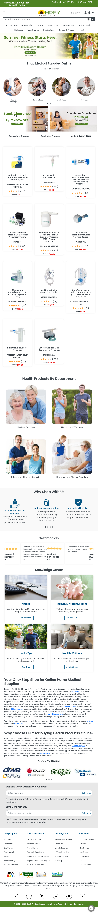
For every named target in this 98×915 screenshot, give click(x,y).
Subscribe (86, 793)
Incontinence (33, 30)
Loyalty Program (78, 746)
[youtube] (69, 896)
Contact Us (75, 13)
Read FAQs (72, 617)
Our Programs (61, 833)
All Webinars (72, 667)
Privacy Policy (9, 860)
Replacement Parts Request (39, 860)
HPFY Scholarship (62, 852)
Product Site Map (11, 865)
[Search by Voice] (88, 19)
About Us (7, 839)
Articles (26, 603)
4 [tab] (52, 527)
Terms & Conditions (35, 852)
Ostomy (39, 25)
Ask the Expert (85, 865)
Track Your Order (34, 839)
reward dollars (70, 706)
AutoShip (58, 860)
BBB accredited (17, 709)
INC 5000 (75, 691)
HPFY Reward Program (64, 839)
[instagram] (42, 896)
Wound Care (12, 25)
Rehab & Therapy (67, 30)
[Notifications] (89, 12)
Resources (84, 833)
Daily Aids (18, 30)
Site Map (7, 856)
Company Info (10, 833)
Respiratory (52, 25)
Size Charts (84, 856)
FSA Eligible (84, 852)
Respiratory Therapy (19, 136)
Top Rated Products (50, 136)
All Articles (26, 617)
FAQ (81, 860)
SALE (81, 30)
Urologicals (26, 25)
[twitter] (15, 896)
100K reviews (45, 753)
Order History (32, 848)
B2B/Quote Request (35, 865)
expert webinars (21, 723)
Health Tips (84, 848)
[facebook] (29, 896)
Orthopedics (68, 25)
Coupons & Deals (87, 839)
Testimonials (9, 852)
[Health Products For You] (49, 12)
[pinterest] (82, 896)
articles (90, 721)
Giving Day (59, 844)
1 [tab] (48, 103)
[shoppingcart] (92, 13)
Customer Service (35, 833)
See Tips (26, 667)
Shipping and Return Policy (38, 856)
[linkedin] (55, 896)
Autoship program (55, 714)
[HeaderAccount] (85, 12)
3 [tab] (50, 527)
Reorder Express (33, 844)
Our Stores (8, 848)
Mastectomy (49, 30)
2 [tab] (50, 103)
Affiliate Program (62, 856)
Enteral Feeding (84, 25)
